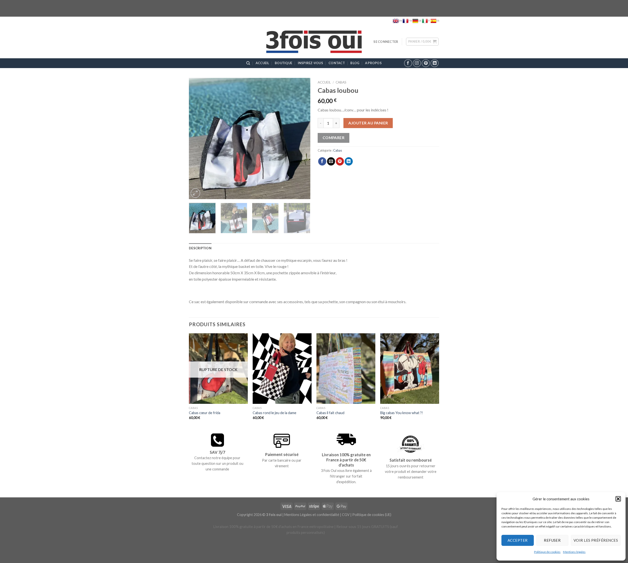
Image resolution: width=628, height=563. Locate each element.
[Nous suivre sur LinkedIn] (435, 63)
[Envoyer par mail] (331, 161)
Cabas (341, 82)
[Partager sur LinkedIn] (349, 161)
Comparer (334, 137)
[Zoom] (195, 193)
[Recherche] (248, 63)
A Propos (373, 63)
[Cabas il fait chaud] (345, 368)
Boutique (283, 63)
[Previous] (197, 138)
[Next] (301, 138)
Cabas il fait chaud (330, 413)
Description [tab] (200, 248)
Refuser (552, 540)
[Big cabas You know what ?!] (409, 368)
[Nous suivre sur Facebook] (408, 63)
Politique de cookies (547, 552)
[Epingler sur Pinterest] (340, 161)
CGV (346, 515)
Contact (336, 63)
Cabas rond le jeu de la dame (274, 413)
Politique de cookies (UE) (371, 515)
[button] (618, 498)
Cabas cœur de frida (204, 413)
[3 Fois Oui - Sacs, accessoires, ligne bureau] (314, 42)
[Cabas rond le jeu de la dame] (282, 368)
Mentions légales (574, 552)
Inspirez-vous (310, 63)
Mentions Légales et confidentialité (311, 515)
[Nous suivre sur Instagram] (417, 63)
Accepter (518, 540)
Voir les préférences (596, 540)
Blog (354, 63)
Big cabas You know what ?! (401, 413)
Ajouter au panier (368, 123)
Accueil (262, 63)
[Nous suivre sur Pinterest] (426, 63)
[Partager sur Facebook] (322, 161)
